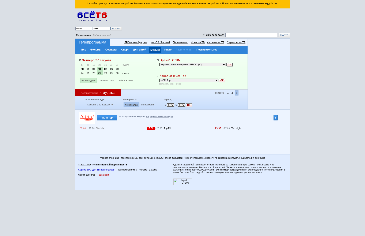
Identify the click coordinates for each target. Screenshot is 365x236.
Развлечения (184, 49)
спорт (168, 158)
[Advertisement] (207, 21)
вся (147, 116)
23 (117, 65)
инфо (186, 158)
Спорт (125, 49)
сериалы (158, 158)
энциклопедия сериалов (252, 158)
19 (94, 65)
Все (83, 49)
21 (105, 65)
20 (99, 65)
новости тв (211, 158)
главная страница (109, 158)
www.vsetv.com (206, 169)
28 (105, 73)
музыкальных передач (161, 116)
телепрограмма (89, 93)
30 (117, 73)
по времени (147, 104)
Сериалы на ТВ (236, 42)
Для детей (139, 49)
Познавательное (206, 49)
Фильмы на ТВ (215, 42)
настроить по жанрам (98, 104)
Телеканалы (180, 42)
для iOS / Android (160, 42)
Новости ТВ (198, 42)
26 (94, 73)
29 (111, 73)
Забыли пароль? (102, 35)
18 (88, 65)
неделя (125, 65)
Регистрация (83, 35)
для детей (177, 158)
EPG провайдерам (135, 42)
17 (82, 65)
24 (82, 73)
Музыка (155, 49)
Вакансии (104, 174)
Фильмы (95, 49)
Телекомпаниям (126, 169)
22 (111, 65)
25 (88, 73)
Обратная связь (86, 174)
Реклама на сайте (147, 169)
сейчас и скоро (126, 80)
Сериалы (111, 49)
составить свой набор (170, 84)
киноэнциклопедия (228, 158)
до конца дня (107, 80)
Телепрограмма (92, 42)
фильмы (148, 158)
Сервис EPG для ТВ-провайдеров (96, 169)
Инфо (168, 49)
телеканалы (197, 158)
